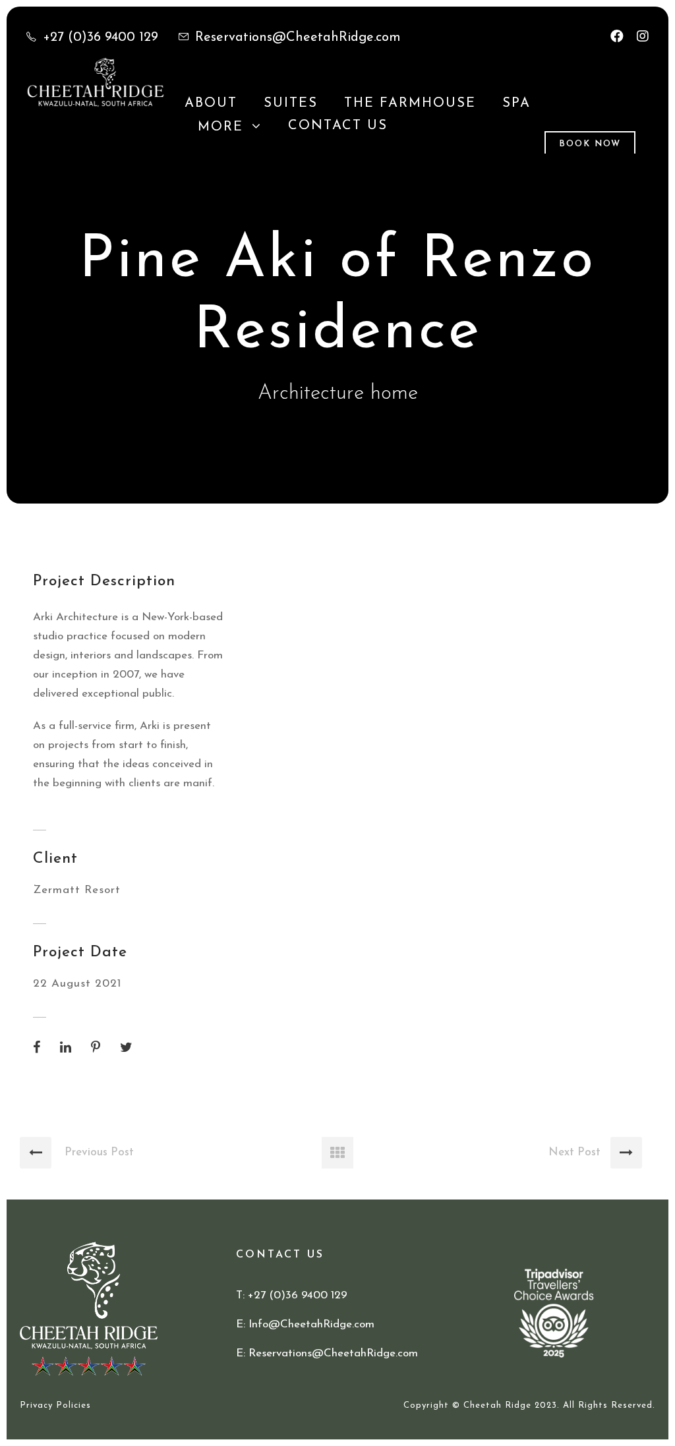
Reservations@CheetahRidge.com (298, 37)
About (211, 103)
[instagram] (643, 37)
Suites (291, 103)
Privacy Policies (55, 1405)
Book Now (590, 144)
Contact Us (338, 125)
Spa (516, 103)
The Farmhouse (410, 103)
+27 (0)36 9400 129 (100, 37)
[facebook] (617, 37)
